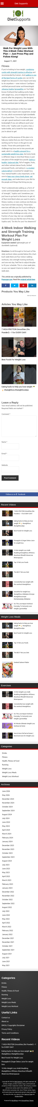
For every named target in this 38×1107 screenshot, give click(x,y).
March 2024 (6, 834)
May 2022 (6, 919)
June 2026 (6, 791)
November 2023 (8, 849)
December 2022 (8, 892)
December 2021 (8, 938)
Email (4, 453)
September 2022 (8, 903)
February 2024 (7, 838)
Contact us (6, 1018)
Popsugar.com (7, 279)
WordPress (15, 1100)
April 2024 (6, 830)
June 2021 (6, 961)
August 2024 (7, 814)
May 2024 (6, 826)
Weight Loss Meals (9, 772)
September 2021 (8, 950)
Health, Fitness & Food (10, 761)
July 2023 (5, 865)
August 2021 (7, 954)
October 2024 (7, 807)
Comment (6, 414)
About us (5, 1021)
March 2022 (6, 927)
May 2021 (6, 965)
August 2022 (7, 907)
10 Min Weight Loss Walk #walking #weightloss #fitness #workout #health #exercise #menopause (17, 1071)
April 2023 (6, 876)
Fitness (5, 66)
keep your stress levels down (18, 176)
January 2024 (7, 841)
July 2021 (5, 958)
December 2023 (8, 845)
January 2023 (7, 888)
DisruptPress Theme (27, 1100)
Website (5, 465)
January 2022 (7, 934)
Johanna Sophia (8, 89)
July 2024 (5, 818)
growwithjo (19, 89)
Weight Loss (7, 769)
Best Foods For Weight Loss (13, 359)
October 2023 (7, 853)
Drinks (4, 753)
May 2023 (6, 872)
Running (5, 765)
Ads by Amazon (31, 295)
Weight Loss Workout (10, 776)
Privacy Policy (7, 1029)
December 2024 (8, 799)
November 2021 (8, 942)
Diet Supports (21, 3)
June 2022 (6, 915)
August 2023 (7, 861)
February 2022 (7, 930)
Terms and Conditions (10, 1033)
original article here (27, 279)
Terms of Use (28, 1094)
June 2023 (6, 869)
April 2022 (6, 923)
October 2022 (7, 899)
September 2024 (8, 810)
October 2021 (7, 946)
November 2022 (8, 896)
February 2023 (7, 884)
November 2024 (8, 803)
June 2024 (6, 822)
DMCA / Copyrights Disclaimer (13, 1025)
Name (4, 442)
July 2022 (5, 911)
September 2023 (8, 857)
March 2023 (6, 880)
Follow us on (15, 494)
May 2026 (6, 795)
